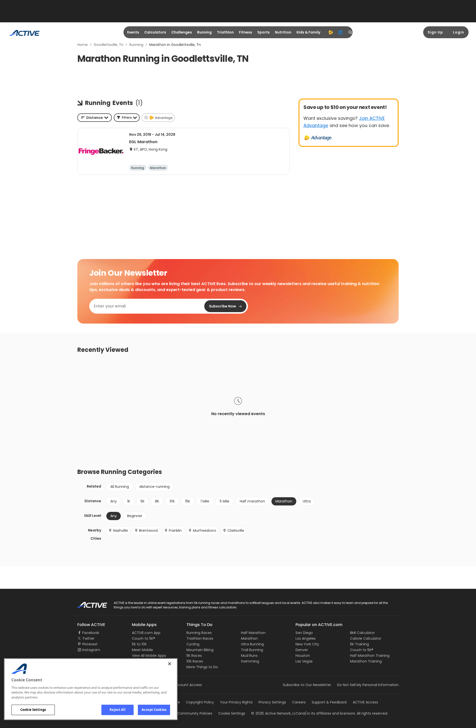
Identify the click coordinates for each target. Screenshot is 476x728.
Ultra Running (252, 644)
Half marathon (252, 501)
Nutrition (283, 32)
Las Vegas (304, 661)
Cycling (192, 644)
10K (172, 501)
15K (187, 501)
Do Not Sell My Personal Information (368, 684)
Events (133, 32)
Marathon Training (366, 661)
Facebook (90, 632)
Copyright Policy (200, 702)
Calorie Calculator (365, 638)
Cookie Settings (33, 709)
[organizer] (340, 32)
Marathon (249, 638)
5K (143, 501)
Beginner (134, 515)
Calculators (155, 32)
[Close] (169, 663)
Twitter (88, 638)
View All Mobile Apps (149, 655)
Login (458, 32)
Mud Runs (249, 655)
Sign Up (435, 32)
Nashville (120, 530)
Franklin (175, 530)
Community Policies (195, 713)
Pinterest (90, 644)
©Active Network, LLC (274, 713)
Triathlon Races (199, 638)
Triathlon (225, 32)
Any (113, 501)
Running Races (199, 632)
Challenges (181, 32)
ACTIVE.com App (146, 632)
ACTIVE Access (365, 702)
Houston (303, 655)
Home (82, 44)
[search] (350, 32)
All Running (119, 486)
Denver (302, 649)
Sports (263, 32)
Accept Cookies (154, 709)
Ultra (307, 501)
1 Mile (205, 501)
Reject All (117, 709)
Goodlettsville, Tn (108, 44)
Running (204, 32)
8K (157, 501)
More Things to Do (202, 666)
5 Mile (224, 501)
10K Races (194, 661)
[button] (127, 117)
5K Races (194, 655)
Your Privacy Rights (236, 702)
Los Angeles (306, 638)
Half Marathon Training (369, 655)
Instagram (91, 649)
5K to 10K (139, 644)
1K (128, 501)
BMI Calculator (362, 632)
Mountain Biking (199, 649)
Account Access (188, 684)
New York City (307, 644)
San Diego (304, 632)
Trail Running (252, 649)
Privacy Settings (272, 702)
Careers (299, 702)
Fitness (245, 32)
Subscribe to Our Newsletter (307, 684)
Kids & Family (308, 32)
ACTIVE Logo (87, 603)
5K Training (359, 644)
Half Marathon (253, 632)
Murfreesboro (204, 530)
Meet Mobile (142, 649)
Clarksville (235, 530)
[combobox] (94, 117)
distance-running (154, 486)
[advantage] (330, 32)
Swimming (250, 661)
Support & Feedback (329, 702)
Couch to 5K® (143, 638)
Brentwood (148, 530)
